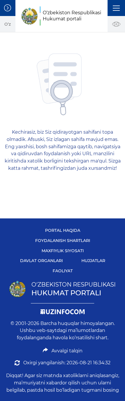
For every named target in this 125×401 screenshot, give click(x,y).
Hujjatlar (93, 260)
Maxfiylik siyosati (63, 250)
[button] (116, 8)
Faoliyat (63, 270)
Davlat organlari (41, 260)
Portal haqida (62, 230)
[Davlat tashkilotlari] (7, 8)
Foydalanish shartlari (62, 240)
